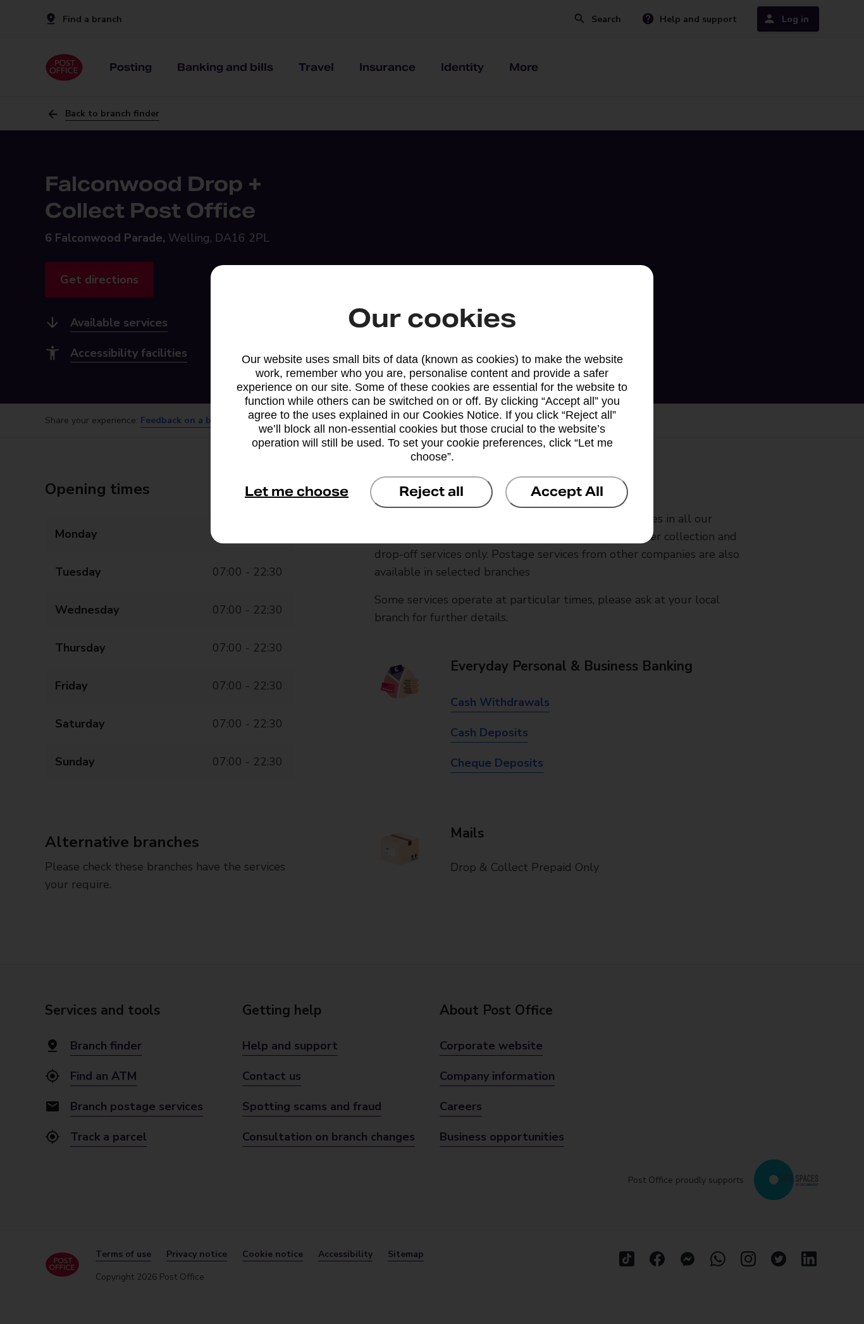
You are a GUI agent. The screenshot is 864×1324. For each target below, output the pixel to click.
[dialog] (432, 404)
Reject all (431, 491)
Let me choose (297, 491)
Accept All (567, 491)
